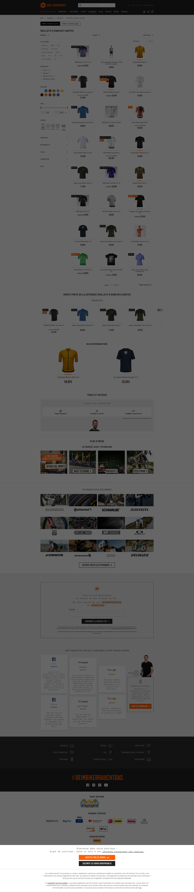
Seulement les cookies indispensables (97, 863)
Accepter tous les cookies (95, 857)
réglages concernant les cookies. (123, 851)
